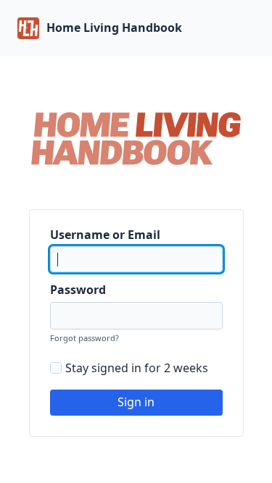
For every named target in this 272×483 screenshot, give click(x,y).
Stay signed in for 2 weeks (136, 368)
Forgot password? (84, 337)
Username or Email (105, 235)
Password (78, 290)
